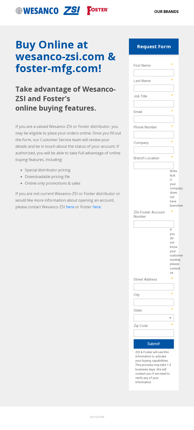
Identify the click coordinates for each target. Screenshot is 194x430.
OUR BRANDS (166, 11)
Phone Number (145, 127)
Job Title (140, 96)
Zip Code (141, 326)
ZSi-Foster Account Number (149, 214)
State (138, 310)
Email (138, 112)
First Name (142, 65)
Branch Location (146, 158)
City (137, 295)
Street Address (145, 279)
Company (141, 143)
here (70, 206)
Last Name (142, 81)
